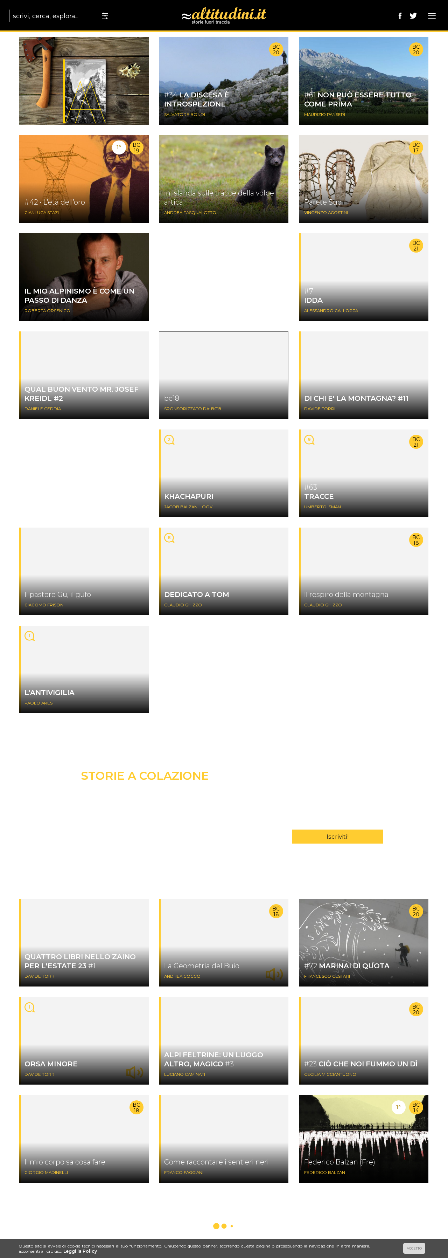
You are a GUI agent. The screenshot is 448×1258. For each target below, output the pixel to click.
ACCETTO (414, 1248)
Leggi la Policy (80, 1251)
